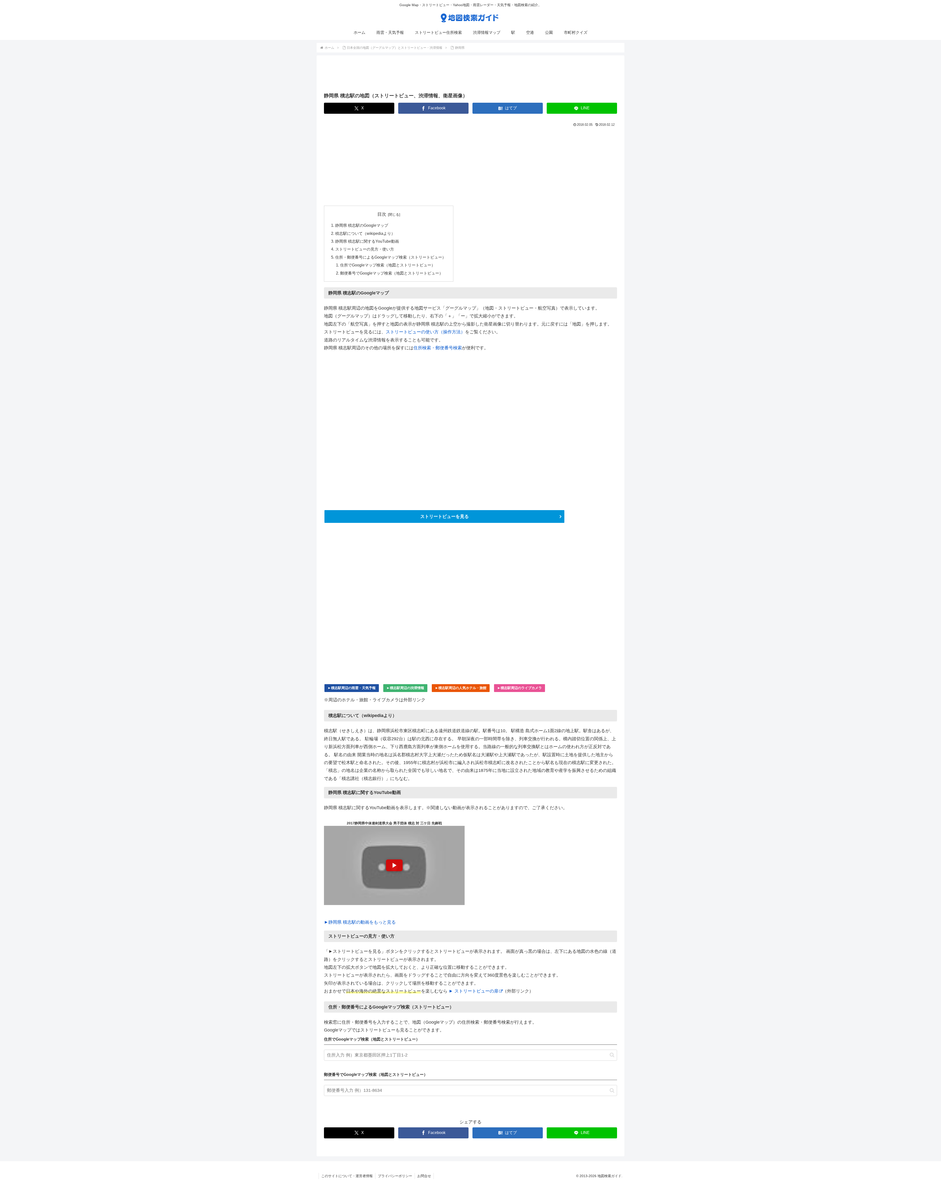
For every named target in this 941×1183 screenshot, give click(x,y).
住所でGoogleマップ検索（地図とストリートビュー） (387, 265)
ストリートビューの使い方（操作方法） (425, 331)
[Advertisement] (470, 75)
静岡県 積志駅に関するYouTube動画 (367, 241)
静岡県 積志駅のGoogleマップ (361, 225)
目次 (381, 214)
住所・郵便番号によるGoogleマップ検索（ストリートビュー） (390, 257)
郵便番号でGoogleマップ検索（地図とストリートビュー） (391, 273)
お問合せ (424, 1176)
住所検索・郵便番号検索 (437, 347)
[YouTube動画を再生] (394, 865)
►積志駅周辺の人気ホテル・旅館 (460, 688)
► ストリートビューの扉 (473, 991)
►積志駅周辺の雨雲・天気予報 (352, 688)
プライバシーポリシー (395, 1176)
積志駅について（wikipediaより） (365, 233)
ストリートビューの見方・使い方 (364, 249)
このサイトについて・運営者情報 (347, 1176)
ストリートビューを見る (444, 516)
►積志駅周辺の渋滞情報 (405, 688)
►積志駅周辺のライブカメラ (519, 688)
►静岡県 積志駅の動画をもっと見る (360, 922)
